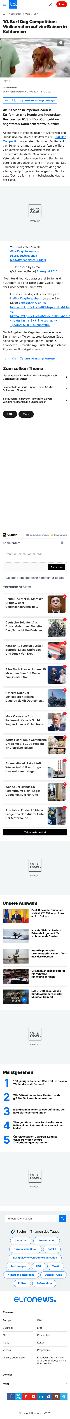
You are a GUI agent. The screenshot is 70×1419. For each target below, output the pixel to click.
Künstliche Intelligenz (21, 1274)
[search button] (62, 1218)
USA (36, 14)
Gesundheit (43, 1335)
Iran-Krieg (21, 1240)
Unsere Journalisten (14, 1357)
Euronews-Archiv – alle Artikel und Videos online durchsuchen (51, 1360)
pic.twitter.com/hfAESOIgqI (28, 260)
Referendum (44, 1283)
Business (8, 1327)
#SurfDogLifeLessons (24, 251)
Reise (6, 1342)
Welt (27, 14)
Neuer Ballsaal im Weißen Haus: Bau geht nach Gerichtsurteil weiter (30, 377)
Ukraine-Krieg (46, 1240)
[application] (35, 57)
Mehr (6, 1383)
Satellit (52, 1248)
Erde (40, 1327)
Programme (44, 1349)
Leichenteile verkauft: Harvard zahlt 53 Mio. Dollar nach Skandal (28, 388)
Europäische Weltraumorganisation (35, 1257)
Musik (55, 1266)
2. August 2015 (47, 271)
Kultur (40, 1342)
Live (61, 4)
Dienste (7, 1374)
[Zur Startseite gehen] (13, 4)
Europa (7, 1320)
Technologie (18, 1266)
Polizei (22, 1283)
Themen (8, 1312)
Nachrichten (15, 14)
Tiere (26, 414)
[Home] (4, 13)
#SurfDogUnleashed (23, 255)
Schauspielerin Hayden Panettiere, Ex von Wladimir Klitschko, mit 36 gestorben (27, 400)
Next (6, 1335)
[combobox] (35, 1218)
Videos (7, 1349)
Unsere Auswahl (20, 903)
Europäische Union (25, 1248)
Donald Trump (53, 1274)
